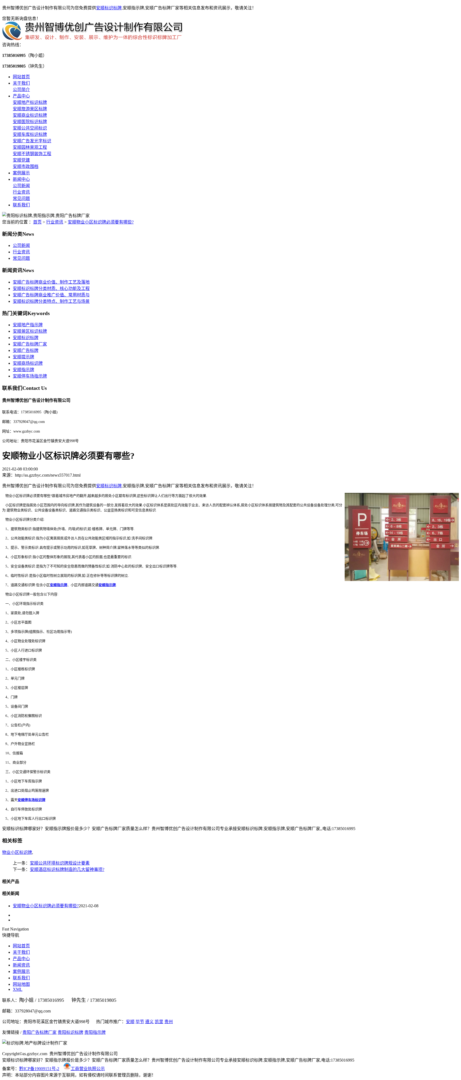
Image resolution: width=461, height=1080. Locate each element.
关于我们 (21, 83)
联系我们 (21, 205)
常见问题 (21, 198)
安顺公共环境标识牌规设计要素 (60, 863)
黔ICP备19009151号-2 (39, 1068)
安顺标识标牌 (109, 8)
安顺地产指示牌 (28, 325)
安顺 (130, 1021)
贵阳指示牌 (95, 1032)
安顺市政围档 (25, 166)
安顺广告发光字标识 (32, 141)
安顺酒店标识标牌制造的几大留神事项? (67, 869)
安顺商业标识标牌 (30, 115)
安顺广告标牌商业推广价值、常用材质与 (51, 295)
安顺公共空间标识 (30, 128)
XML (17, 989)
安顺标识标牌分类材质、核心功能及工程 (51, 288)
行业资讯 (21, 192)
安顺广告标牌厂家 (30, 344)
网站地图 (21, 984)
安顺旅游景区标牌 (30, 109)
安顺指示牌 (23, 369)
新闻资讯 (21, 965)
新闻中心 (21, 179)
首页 (37, 222)
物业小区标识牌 (17, 852)
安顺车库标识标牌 (30, 134)
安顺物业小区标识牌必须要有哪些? (101, 222)
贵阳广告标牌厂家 (39, 1032)
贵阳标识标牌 (70, 1032)
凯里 (159, 1021)
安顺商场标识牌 (28, 363)
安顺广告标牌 (25, 350)
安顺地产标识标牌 (30, 102)
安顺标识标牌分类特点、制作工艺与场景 (51, 301)
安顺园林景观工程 (30, 147)
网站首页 (21, 76)
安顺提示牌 (23, 357)
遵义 (149, 1021)
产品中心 (21, 96)
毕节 (140, 1021)
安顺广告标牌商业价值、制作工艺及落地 (51, 282)
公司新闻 (21, 185)
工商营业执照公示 (88, 1068)
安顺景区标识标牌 (30, 331)
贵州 (168, 1021)
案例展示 (21, 173)
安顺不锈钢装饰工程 (32, 153)
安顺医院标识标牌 (30, 121)
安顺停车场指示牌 (30, 376)
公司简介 (21, 89)
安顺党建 (21, 160)
